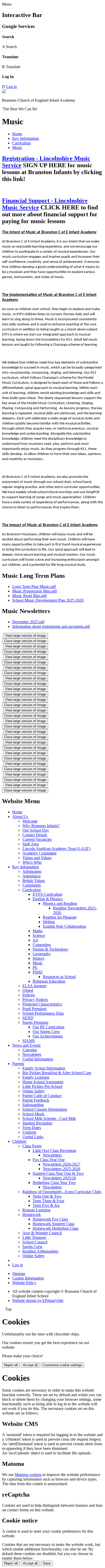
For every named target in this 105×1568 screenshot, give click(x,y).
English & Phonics (48, 899)
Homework (31, 1214)
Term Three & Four (48, 1201)
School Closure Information (44, 1109)
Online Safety (33, 1091)
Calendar (29, 1050)
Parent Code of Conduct (41, 1095)
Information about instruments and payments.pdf (51, 626)
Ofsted (27, 990)
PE (35, 967)
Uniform (29, 1132)
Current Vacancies (37, 839)
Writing (49, 922)
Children (19, 1141)
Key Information (25, 138)
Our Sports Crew (46, 1031)
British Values (33, 880)
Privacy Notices (35, 999)
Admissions (31, 871)
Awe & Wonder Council (42, 1233)
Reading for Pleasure (59, 917)
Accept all (30, 1365)
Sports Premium (35, 1022)
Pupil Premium (34, 1009)
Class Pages (32, 1146)
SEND (27, 1018)
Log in (11, 86)
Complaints (31, 885)
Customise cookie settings (62, 1365)
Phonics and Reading (60, 903)
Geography (42, 954)
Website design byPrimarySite (37, 1300)
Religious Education (49, 981)
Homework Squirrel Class (53, 1224)
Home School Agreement (42, 1082)
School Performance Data (43, 1013)
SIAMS (28, 1041)
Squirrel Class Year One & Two (58, 1173)
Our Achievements (48, 1036)
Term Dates (31, 1127)
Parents (18, 1063)
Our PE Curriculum (48, 1027)
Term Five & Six (46, 1205)
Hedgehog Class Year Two (54, 1182)
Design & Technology (50, 949)
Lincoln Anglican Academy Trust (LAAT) (56, 848)
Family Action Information (43, 1068)
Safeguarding (33, 1105)
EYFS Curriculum (47, 894)
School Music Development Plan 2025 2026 (48, 600)
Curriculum (21, 143)
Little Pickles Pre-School (42, 1086)
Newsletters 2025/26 (59, 1178)
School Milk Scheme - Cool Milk (49, 1118)
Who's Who (32, 862)
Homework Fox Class (50, 1219)
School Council (34, 1242)
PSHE (38, 972)
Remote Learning (36, 1210)
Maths (38, 931)
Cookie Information (28, 1278)
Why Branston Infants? (41, 826)
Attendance (31, 876)
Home (17, 134)
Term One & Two (47, 1196)
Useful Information (37, 1059)
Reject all (11, 1365)
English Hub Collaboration (64, 926)
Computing (42, 944)
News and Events (26, 1045)
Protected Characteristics (42, 1004)
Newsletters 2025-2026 (61, 1169)
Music (17, 147)
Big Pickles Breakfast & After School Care (56, 1073)
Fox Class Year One (49, 1160)
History (39, 958)
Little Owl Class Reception (54, 1150)
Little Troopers (34, 1237)
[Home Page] (4, 91)
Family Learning (35, 1077)
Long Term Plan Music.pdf (34, 586)
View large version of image (25, 635)
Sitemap (18, 1273)
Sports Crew (32, 1246)
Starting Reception (37, 1123)
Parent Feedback (35, 1100)
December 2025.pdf (28, 622)
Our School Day (35, 830)
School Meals (33, 1114)
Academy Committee (39, 853)
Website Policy (24, 1283)
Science (39, 935)
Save (46, 1563)
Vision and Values (36, 858)
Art (35, 940)
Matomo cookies (28, 1474)
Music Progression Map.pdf (34, 591)
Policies (28, 995)
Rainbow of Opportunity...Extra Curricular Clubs (61, 1192)
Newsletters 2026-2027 (61, 1164)
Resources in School (59, 977)
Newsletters (31, 1054)
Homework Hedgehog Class (55, 1228)
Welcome (29, 821)
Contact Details (34, 835)
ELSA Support (34, 986)
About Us (20, 816)
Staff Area (30, 844)
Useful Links (32, 1137)
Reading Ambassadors (40, 1251)
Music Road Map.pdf (29, 595)
